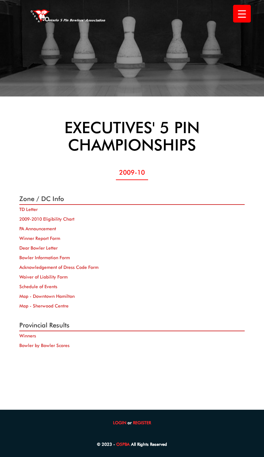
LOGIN (119, 422)
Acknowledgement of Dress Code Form (59, 267)
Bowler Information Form (44, 257)
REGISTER (142, 422)
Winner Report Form (39, 238)
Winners (27, 335)
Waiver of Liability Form (43, 276)
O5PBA (123, 444)
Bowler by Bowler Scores (44, 345)
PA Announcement (37, 228)
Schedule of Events (38, 286)
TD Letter (28, 209)
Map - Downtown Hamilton (47, 296)
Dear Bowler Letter (38, 248)
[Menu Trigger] (242, 14)
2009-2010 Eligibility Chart (46, 219)
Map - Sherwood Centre (44, 305)
